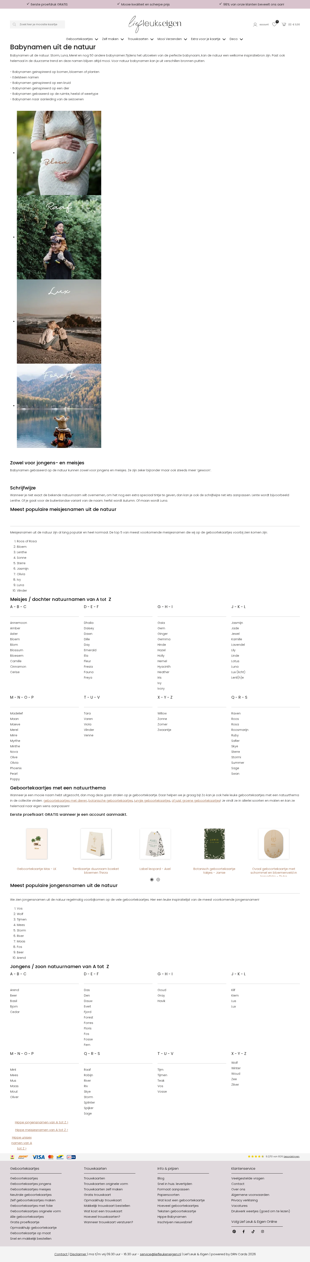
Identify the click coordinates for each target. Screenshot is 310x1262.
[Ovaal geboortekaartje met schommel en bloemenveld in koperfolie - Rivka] (273, 844)
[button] (261, 24)
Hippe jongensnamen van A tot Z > (41, 1122)
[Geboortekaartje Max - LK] (36, 844)
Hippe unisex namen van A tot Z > (21, 1143)
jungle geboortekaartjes (152, 800)
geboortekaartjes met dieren (65, 800)
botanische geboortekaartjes (110, 800)
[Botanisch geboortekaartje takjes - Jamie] (214, 844)
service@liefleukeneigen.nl (160, 1254)
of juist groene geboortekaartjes (196, 800)
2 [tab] (158, 880)
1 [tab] (152, 880)
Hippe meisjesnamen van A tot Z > (41, 1130)
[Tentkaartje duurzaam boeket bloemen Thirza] (95, 844)
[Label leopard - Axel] (155, 844)
